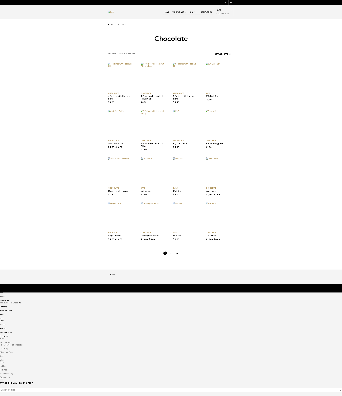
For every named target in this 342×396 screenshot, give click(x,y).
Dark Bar (177, 191)
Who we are (178, 12)
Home (166, 12)
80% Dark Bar (212, 96)
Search (340, 390)
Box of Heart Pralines (118, 191)
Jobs (2, 314)
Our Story (3, 307)
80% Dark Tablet (116, 143)
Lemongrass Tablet (150, 236)
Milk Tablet (211, 236)
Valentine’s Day (6, 332)
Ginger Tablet (114, 236)
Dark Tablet (211, 191)
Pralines (3, 328)
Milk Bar (177, 236)
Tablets (3, 325)
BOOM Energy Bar (214, 143)
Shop (192, 12)
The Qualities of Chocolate (10, 303)
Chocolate (113, 93)
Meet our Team (6, 311)
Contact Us (206, 12)
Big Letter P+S (180, 143)
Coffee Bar (146, 191)
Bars (208, 93)
